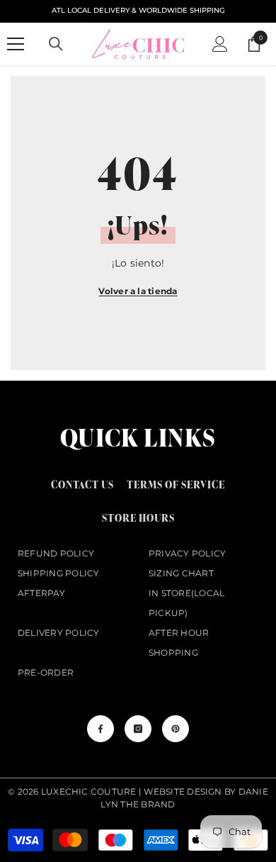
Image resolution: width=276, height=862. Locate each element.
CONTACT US (82, 484)
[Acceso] (220, 44)
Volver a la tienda (137, 291)
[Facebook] (100, 728)
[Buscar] (55, 43)
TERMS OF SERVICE (176, 484)
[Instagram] (138, 728)
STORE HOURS (138, 518)
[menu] (15, 43)
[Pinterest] (175, 728)
